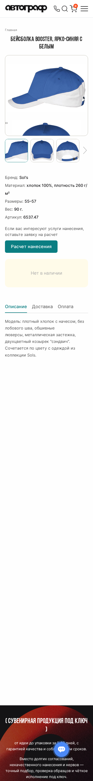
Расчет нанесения (31, 246)
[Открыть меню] (84, 8)
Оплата (65, 306)
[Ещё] (85, 150)
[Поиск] (65, 9)
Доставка (42, 306)
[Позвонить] (57, 9)
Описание (16, 306)
